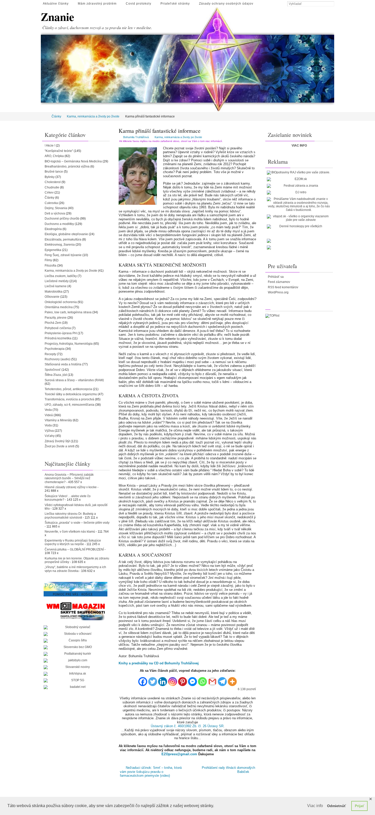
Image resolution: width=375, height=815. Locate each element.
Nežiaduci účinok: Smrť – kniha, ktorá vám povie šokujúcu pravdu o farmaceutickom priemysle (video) (150, 771)
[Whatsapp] (202, 679)
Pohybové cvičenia (58, 328)
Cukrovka (51, 203)
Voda (48, 425)
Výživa (49, 431)
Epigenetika (53, 250)
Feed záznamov (279, 282)
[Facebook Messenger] (192, 679)
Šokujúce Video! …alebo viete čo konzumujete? (68, 497)
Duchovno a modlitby (59, 224)
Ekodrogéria (53, 229)
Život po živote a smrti (59, 446)
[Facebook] (142, 679)
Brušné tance (54, 171)
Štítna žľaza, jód (56, 375)
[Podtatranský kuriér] (75, 654)
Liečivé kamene (56, 286)
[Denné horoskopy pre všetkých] (299, 226)
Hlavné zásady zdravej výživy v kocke (71, 487)
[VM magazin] (75, 611)
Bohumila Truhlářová (136, 137)
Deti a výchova (55, 213)
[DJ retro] (299, 192)
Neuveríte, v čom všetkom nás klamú (70, 531)
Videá (49, 415)
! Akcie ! (50, 145)
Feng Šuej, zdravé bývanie (63, 255)
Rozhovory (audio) (57, 359)
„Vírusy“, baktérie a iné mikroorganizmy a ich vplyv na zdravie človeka (75, 568)
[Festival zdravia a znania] (299, 186)
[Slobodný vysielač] (75, 627)
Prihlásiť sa (276, 277)
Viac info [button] (315, 806)
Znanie (57, 16)
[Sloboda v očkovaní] (75, 634)
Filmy (48, 260)
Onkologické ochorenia (61, 302)
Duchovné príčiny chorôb (62, 218)
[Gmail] (212, 679)
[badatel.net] (75, 687)
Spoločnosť (53, 369)
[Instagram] (172, 679)
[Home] (44, 116)
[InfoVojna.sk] (75, 674)
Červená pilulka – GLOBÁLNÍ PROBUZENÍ (74, 549)
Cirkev (49, 192)
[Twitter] (152, 679)
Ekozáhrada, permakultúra (63, 239)
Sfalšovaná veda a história (63, 364)
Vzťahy (50, 436)
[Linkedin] (162, 679)
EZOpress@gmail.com (179, 754)
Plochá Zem (53, 323)
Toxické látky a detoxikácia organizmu (71, 394)
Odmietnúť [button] (336, 806)
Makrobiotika (53, 291)
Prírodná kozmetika (58, 338)
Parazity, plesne (56, 317)
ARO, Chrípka (54, 156)
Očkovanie (52, 296)
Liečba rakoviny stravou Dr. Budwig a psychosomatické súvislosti (70, 515)
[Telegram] (222, 679)
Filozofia (50, 265)
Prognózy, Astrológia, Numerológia (69, 343)
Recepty (50, 354)
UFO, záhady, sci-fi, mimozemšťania (69, 404)
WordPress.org (278, 292)
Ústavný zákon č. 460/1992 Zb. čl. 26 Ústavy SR (187, 726)
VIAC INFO (299, 145)
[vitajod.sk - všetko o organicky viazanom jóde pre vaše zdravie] (299, 218)
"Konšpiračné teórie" (59, 151)
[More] (232, 679)
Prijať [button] (359, 806)
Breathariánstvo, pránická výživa (67, 166)
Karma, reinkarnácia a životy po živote (93, 116)
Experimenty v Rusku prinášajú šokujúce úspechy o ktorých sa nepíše (73, 542)
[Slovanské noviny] (75, 667)
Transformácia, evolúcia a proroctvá (69, 399)
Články (56, 116)
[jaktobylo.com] (75, 660)
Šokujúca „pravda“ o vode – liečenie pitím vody (77, 522)
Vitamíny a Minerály (58, 420)
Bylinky (50, 177)
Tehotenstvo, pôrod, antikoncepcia (68, 389)
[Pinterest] (182, 679)
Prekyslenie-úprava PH (61, 333)
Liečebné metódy (57, 281)
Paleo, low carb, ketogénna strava (68, 312)
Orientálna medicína (59, 307)
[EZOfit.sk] (299, 179)
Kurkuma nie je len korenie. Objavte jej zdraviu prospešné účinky (77, 560)
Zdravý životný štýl (57, 441)
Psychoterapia (55, 349)
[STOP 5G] (75, 680)
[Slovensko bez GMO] (75, 647)
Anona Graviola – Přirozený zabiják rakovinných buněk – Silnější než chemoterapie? (69, 478)
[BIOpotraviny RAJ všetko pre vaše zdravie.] (299, 173)
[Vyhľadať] (331, 4)
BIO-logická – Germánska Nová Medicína (73, 161)
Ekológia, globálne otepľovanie (66, 234)
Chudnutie (52, 187)
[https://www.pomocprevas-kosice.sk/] (75, 589)
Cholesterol (53, 182)
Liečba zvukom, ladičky (61, 276)
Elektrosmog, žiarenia (60, 244)
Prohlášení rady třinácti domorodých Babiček (228, 770)
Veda (48, 410)
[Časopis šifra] (75, 641)
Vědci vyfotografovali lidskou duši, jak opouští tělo (76, 506)
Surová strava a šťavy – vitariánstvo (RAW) (74, 380)
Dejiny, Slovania (56, 208)
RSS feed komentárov (283, 287)
